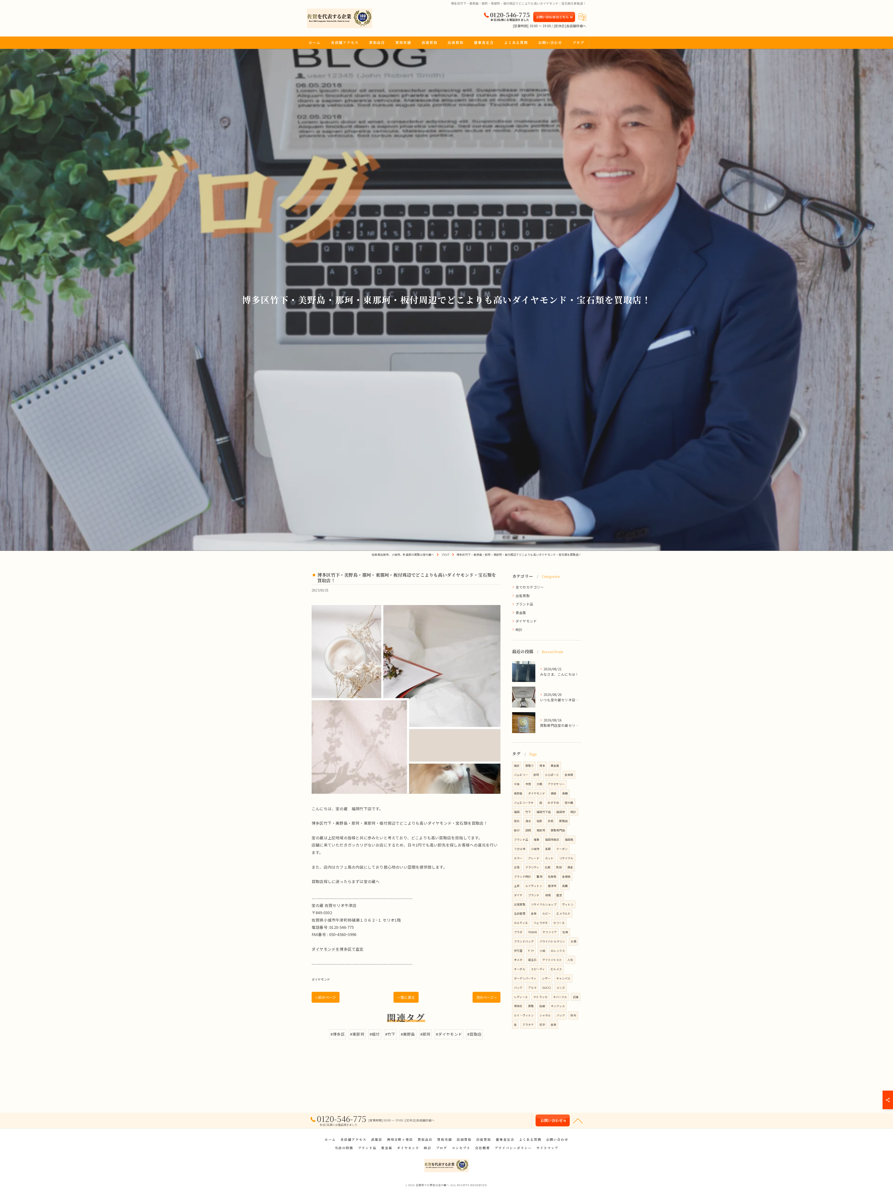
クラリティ (532, 867)
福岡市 (560, 812)
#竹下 (390, 1034)
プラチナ (528, 1024)
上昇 (517, 886)
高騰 (565, 886)
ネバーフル (560, 997)
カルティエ (521, 923)
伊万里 (518, 951)
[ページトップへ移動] (578, 1120)
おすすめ (553, 802)
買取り (529, 766)
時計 (519, 629)
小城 (542, 951)
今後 (517, 784)
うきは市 (519, 849)
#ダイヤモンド (449, 1034)
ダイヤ (518, 895)
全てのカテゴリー (530, 587)
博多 (542, 766)
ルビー (546, 913)
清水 (528, 821)
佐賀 (565, 932)
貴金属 (521, 612)
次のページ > (486, 997)
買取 (531, 1006)
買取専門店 (558, 830)
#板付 (375, 1034)
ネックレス (558, 1006)
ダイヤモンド (321, 979)
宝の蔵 (569, 802)
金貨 (533, 913)
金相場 (569, 775)
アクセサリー (556, 784)
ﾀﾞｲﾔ (531, 951)
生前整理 (519, 913)
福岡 (517, 812)
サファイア (550, 932)
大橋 (539, 784)
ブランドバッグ (524, 941)
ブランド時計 (522, 876)
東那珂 (540, 830)
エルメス (556, 969)
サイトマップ (547, 1147)
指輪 (542, 1006)
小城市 (535, 849)
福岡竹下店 (543, 812)
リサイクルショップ (543, 904)
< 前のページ (325, 997)
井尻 (550, 821)
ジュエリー (521, 775)
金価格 (566, 876)
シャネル (545, 1015)
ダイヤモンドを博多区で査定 (338, 949)
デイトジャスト (552, 960)
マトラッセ (540, 997)
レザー (546, 978)
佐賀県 (552, 876)
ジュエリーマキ (523, 802)
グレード (534, 858)
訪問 (528, 830)
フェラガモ (540, 923)
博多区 (518, 1006)
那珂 (536, 775)
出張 (517, 867)
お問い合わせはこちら (552, 17)
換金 (570, 867)
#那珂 (425, 1034)
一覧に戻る (406, 997)
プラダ (518, 932)
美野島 (518, 793)
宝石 (517, 821)
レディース (521, 997)
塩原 (539, 821)
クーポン (562, 849)
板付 (517, 830)
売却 (559, 867)
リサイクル (566, 858)
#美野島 (408, 1034)
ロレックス (558, 951)
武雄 (575, 997)
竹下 (528, 812)
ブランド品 (524, 604)
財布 (573, 1015)
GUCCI (546, 987)
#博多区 (337, 1034)
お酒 (573, 941)
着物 (539, 876)
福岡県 (569, 839)
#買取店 (474, 1034)
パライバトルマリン (552, 941)
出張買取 (523, 595)
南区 (517, 766)
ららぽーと (552, 775)
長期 (565, 793)
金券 (553, 1024)
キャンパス (563, 978)
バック (560, 1015)
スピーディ (538, 969)
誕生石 (532, 960)
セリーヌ (559, 923)
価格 (553, 793)
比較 (547, 867)
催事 (536, 839)
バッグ (518, 987)
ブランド (534, 895)
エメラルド (563, 913)
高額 (548, 849)
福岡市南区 (552, 839)
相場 (548, 895)
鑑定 (559, 895)
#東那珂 (357, 1034)
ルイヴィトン (533, 886)
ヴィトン (567, 904)
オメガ (518, 960)
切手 (542, 1024)
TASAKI (532, 932)
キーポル (519, 969)
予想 (528, 784)
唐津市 (552, 886)
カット (549, 858)
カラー (518, 858)
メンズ (560, 987)
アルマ (532, 987)
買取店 (563, 821)
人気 (570, 960)
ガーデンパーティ (525, 978)
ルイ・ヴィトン (524, 1015)
